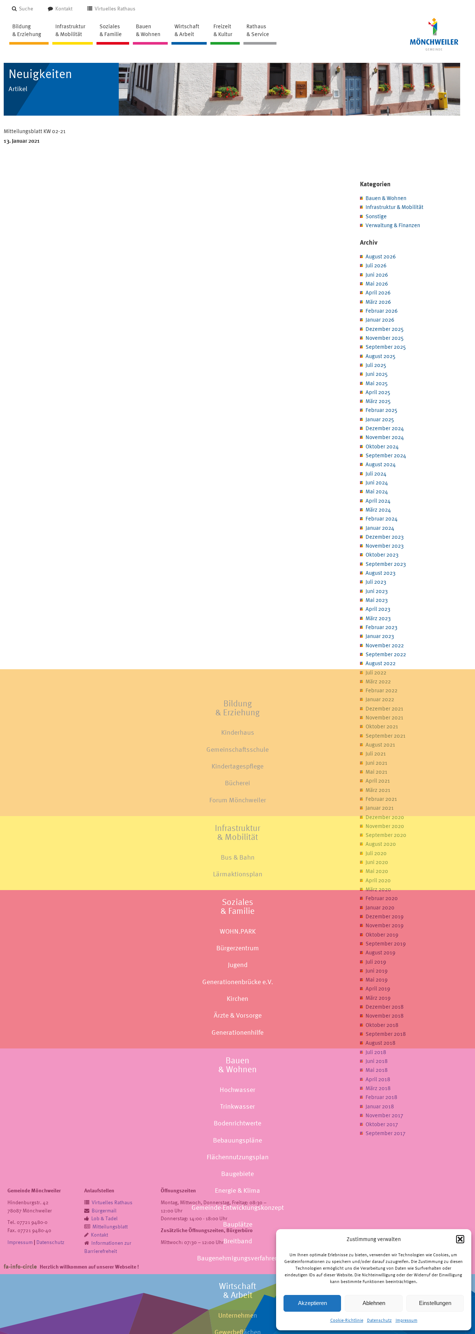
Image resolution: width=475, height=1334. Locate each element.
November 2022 (385, 645)
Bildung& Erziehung (237, 708)
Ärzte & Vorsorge (238, 1015)
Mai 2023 (377, 600)
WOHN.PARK (238, 931)
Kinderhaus (237, 733)
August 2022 (381, 663)
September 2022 (386, 654)
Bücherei (237, 783)
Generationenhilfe (237, 1032)
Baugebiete (237, 1173)
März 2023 (378, 618)
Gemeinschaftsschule (237, 749)
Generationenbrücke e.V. (237, 982)
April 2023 (378, 609)
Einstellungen (435, 1303)
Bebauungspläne (237, 1140)
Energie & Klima (237, 1191)
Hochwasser (237, 1089)
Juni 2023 (377, 591)
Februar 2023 (381, 627)
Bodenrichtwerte (237, 1123)
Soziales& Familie (237, 906)
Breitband (237, 1241)
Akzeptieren (312, 1303)
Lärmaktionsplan (237, 874)
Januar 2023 (380, 636)
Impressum (406, 1320)
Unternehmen (237, 1315)
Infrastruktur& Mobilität (237, 832)
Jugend (238, 965)
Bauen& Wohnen (237, 1065)
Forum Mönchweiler (237, 800)
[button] (460, 1239)
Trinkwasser (237, 1106)
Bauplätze (237, 1224)
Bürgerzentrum (237, 948)
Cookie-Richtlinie (346, 1320)
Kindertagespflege (237, 766)
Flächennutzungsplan (238, 1157)
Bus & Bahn (238, 857)
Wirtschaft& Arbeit (237, 1290)
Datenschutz (379, 1320)
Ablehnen (374, 1303)
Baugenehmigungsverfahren (237, 1258)
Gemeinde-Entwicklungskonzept (237, 1207)
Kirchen (237, 998)
